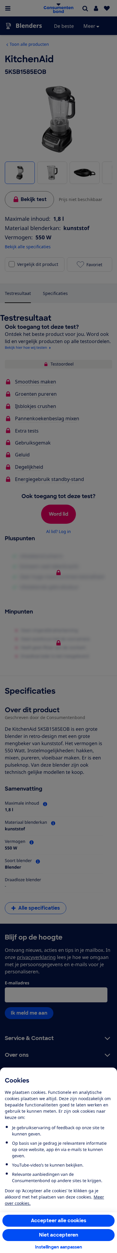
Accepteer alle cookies (58, 1220)
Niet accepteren (58, 1235)
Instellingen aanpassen (58, 1247)
